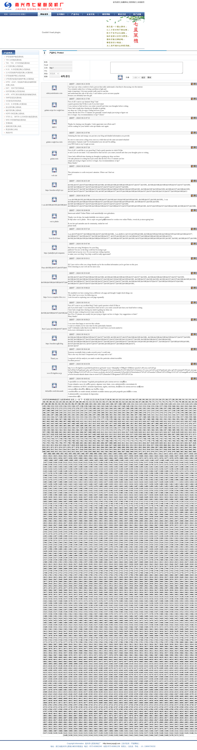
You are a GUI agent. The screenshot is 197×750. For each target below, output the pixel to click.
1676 (121, 499)
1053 (45, 458)
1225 (105, 469)
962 (102, 452)
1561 (186, 491)
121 (174, 404)
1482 (110, 486)
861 (169, 445)
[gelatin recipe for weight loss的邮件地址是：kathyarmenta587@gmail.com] (195, 99)
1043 (156, 456)
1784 (181, 506)
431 (165, 421)
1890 (70, 514)
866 (190, 445)
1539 (75, 491)
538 (123, 428)
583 (148, 430)
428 (152, 421)
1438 (50, 484)
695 (127, 437)
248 (52, 413)
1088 (61, 460)
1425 (146, 482)
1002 (110, 454)
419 (115, 421)
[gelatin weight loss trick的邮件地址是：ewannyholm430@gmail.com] (195, 133)
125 (191, 404)
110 (128, 404)
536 (115, 428)
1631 (55, 497)
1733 (85, 504)
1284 (80, 473)
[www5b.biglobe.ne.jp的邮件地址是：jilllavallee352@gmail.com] (195, 364)
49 (80, 402)
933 (144, 450)
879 (81, 447)
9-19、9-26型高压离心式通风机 (18, 69)
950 (52, 452)
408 (69, 421)
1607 (95, 495)
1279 (55, 473)
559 (48, 430)
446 (65, 424)
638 (52, 434)
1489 (146, 486)
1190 (90, 467)
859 (161, 445)
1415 (95, 482)
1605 (85, 495)
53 (93, 402)
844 (98, 445)
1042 (151, 456)
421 (123, 421)
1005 (125, 454)
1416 (100, 482)
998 (91, 454)
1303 (176, 473)
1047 (176, 456)
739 (148, 439)
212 (65, 411)
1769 (105, 506)
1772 (121, 506)
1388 (121, 480)
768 (106, 441)
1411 (75, 482)
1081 (186, 458)
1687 (176, 499)
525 (69, 428)
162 (182, 406)
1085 (45, 460)
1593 (186, 493)
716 (52, 439)
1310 (50, 476)
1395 (156, 480)
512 (178, 426)
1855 (55, 512)
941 (178, 450)
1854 (50, 512)
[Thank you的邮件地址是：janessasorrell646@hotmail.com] (195, 349)
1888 (60, 514)
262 (111, 413)
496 (111, 426)
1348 (80, 478)
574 (111, 430)
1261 (126, 471)
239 (178, 411)
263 (115, 413)
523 (60, 428)
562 (60, 430)
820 (161, 443)
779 (152, 441)
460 (123, 424)
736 (136, 439)
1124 (80, 463)
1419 (116, 482)
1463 (176, 484)
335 (90, 417)
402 (44, 421)
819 (157, 443)
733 (123, 439)
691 (111, 437)
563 (65, 430)
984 (194, 452)
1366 (171, 478)
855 (144, 445)
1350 (90, 478)
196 (161, 408)
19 (143, 400)
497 (115, 426)
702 (157, 437)
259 (98, 413)
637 (48, 434)
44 (64, 402)
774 (132, 441)
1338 (191, 476)
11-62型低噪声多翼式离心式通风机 (19, 73)
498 (119, 426)
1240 (181, 469)
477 (194, 424)
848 (115, 445)
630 (182, 432)
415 (98, 421)
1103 (136, 460)
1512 (100, 488)
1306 (191, 473)
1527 (176, 488)
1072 (141, 458)
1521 (146, 488)
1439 (55, 484)
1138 (151, 463)
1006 (130, 454)
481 (48, 426)
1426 (151, 482)
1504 (60, 488)
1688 (181, 499)
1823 (55, 510)
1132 (120, 463)
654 (119, 434)
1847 (176, 510)
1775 (136, 506)
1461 (166, 484)
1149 (45, 465)
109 (124, 404)
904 (186, 447)
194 (152, 408)
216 (81, 411)
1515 (116, 488)
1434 (191, 482)
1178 (191, 465)
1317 (85, 476)
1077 (166, 458)
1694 (50, 501)
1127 (95, 463)
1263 (136, 471)
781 (161, 441)
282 (194, 413)
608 (90, 432)
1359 (136, 478)
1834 (110, 510)
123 (182, 404)
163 (186, 406)
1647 (136, 497)
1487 (136, 486)
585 (157, 430)
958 (86, 452)
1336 (181, 476)
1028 (80, 456)
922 (98, 450)
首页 (72, 400)
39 (47, 402)
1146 (191, 463)
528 (81, 428)
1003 (115, 454)
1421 (126, 482)
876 (69, 447)
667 (173, 434)
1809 (146, 508)
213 (69, 411)
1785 (186, 506)
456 (106, 424)
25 (163, 400)
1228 (121, 469)
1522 (151, 488)
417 (106, 421)
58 (110, 402)
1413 (85, 482)
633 (194, 432)
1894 (90, 514)
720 (69, 439)
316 (173, 415)
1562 (191, 491)
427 (148, 421)
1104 (141, 460)
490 (86, 426)
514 (186, 426)
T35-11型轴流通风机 (14, 60)
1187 (75, 467)
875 (65, 447)
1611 (116, 495)
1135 (136, 463)
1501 (45, 488)
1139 (156, 463)
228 (132, 411)
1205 (166, 467)
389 (152, 419)
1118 (50, 463)
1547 (116, 491)
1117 (45, 463)
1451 (116, 484)
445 (60, 424)
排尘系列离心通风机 (13, 107)
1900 (121, 514)
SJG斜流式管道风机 (13, 101)
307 (136, 415)
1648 (141, 497)
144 (106, 406)
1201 (146, 467)
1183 (55, 467)
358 (186, 417)
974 (152, 452)
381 (119, 419)
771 (119, 441)
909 (44, 450)
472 (173, 424)
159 (169, 406)
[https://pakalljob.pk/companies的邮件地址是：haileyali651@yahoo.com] (195, 244)
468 (157, 424)
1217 (65, 469)
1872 (141, 512)
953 (65, 452)
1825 (65, 510)
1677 (126, 499)
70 (150, 402)
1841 (146, 510)
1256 (100, 471)
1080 (181, 458)
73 (160, 402)
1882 (191, 512)
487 (73, 426)
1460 (161, 484)
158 (165, 406)
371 (77, 419)
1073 (146, 458)
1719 (176, 501)
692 (115, 437)
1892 (80, 514)
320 (190, 415)
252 (69, 413)
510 (169, 426)
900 (169, 447)
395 (178, 419)
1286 (90, 473)
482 (52, 426)
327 (56, 417)
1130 (110, 463)
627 (169, 432)
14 (127, 400)
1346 (70, 478)
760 (73, 441)
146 (115, 406)
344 (127, 417)
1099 (116, 460)
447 (69, 424)
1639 (95, 497)
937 (161, 450)
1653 (166, 497)
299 (102, 415)
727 (98, 439)
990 (58, 454)
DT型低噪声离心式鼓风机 (15, 76)
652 (111, 434)
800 (77, 443)
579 (132, 430)
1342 (50, 478)
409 (73, 421)
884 (102, 447)
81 (186, 402)
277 (173, 413)
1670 (90, 499)
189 (132, 408)
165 (194, 406)
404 (52, 421)
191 (140, 408)
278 (178, 413)
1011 (155, 454)
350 (152, 417)
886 (111, 447)
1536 (60, 491)
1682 (151, 499)
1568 (60, 493)
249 (56, 413)
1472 (60, 486)
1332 (161, 476)
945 (194, 450)
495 (106, 426)
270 (144, 413)
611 (102, 432)
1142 (171, 463)
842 (90, 445)
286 (48, 415)
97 (76, 404)
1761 (65, 506)
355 (173, 417)
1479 (95, 486)
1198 (131, 467)
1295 (136, 473)
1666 (70, 499)
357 (182, 417)
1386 (110, 480)
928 (123, 450)
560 (52, 430)
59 (113, 402)
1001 (105, 454)
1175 (176, 465)
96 (73, 404)
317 (178, 415)
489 (81, 426)
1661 (45, 499)
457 (111, 424)
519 (44, 428)
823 (173, 443)
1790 (50, 508)
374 (90, 419)
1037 (126, 456)
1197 (126, 467)
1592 (181, 493)
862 (173, 445)
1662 (50, 499)
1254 (90, 471)
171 (56, 408)
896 (152, 447)
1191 (95, 467)
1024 (60, 456)
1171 (156, 465)
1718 (171, 501)
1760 (60, 506)
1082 (191, 458)
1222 (90, 469)
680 (65, 437)
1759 (55, 506)
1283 (75, 473)
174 (69, 408)
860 (165, 445)
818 (152, 443)
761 (77, 441)
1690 (191, 499)
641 (65, 434)
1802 (110, 508)
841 (86, 445)
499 (123, 426)
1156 (80, 465)
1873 (146, 512)
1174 (171, 465)
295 (86, 415)
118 (161, 404)
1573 (85, 493)
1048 (181, 456)
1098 (111, 460)
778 (148, 441)
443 (52, 424)
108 (120, 404)
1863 (95, 512)
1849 (186, 510)
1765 (85, 506)
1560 (181, 491)
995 (78, 454)
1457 (146, 484)
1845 (166, 510)
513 (182, 426)
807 (106, 443)
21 (150, 400)
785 (178, 441)
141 (94, 406)
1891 (75, 514)
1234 (151, 469)
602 (65, 432)
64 (130, 402)
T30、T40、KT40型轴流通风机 (18, 63)
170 (52, 408)
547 (161, 428)
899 (165, 447)
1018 (191, 454)
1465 (186, 484)
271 (148, 413)
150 (132, 406)
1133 (125, 463)
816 (144, 443)
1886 (50, 514)
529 (86, 428)
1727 (55, 504)
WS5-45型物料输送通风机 (16, 120)
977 (165, 452)
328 (60, 417)
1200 (141, 467)
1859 (75, 512)
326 (52, 417)
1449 (105, 484)
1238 (171, 469)
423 (132, 421)
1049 (186, 456)
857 (152, 445)
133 (60, 406)
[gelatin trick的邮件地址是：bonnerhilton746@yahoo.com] (195, 147)
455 (102, 424)
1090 (71, 460)
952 (60, 452)
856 (148, 445)
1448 (100, 484)
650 (102, 434)
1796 (80, 508)
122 (178, 404)
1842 (151, 510)
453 (94, 424)
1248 (60, 471)
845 (102, 445)
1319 (95, 476)
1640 (100, 497)
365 (52, 419)
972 (144, 452)
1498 (191, 486)
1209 (186, 467)
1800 (100, 508)
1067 (116, 458)
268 (136, 413)
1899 (116, 514)
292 (73, 415)
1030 (90, 456)
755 (52, 441)
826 (186, 443)
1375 (55, 480)
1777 (146, 506)
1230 (131, 469)
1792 (60, 508)
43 (60, 402)
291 (69, 415)
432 (169, 421)
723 (81, 439)
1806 (131, 508)
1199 (136, 467)
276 (169, 413)
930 (132, 450)
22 (153, 400)
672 (194, 434)
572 (102, 430)
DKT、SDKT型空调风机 (15, 88)
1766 (90, 506)
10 (113, 400)
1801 (105, 508)
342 (119, 417)
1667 (75, 499)
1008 (140, 454)
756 (56, 441)
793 (48, 443)
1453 (126, 484)
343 (123, 417)
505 (148, 426)
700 (148, 437)
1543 (95, 491)
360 (194, 417)
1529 (186, 488)
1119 (55, 463)
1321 (105, 476)
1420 (121, 482)
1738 (110, 504)
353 (165, 417)
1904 (141, 514)
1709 (126, 501)
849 (119, 445)
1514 (110, 488)
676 (48, 437)
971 (140, 452)
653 (115, 434)
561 (56, 430)
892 (136, 447)
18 (140, 400)
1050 (191, 456)
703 (161, 437)
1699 (75, 501)
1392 (141, 480)
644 (77, 434)
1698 (70, 501)
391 (161, 419)
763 (86, 441)
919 (86, 450)
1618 (151, 495)
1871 (136, 512)
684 (81, 437)
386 (140, 419)
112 (136, 404)
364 (48, 419)
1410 (70, 482)
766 (98, 441)
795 (56, 443)
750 (194, 439)
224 (115, 411)
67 (140, 402)
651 (106, 434)
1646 (131, 497)
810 (119, 443)
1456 (141, 484)
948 (44, 452)
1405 (45, 482)
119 (166, 404)
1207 (176, 467)
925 (111, 450)
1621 (166, 495)
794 (52, 443)
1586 (151, 493)
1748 (161, 504)
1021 (45, 456)
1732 (80, 504)
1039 (136, 456)
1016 (181, 454)
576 (119, 430)
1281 (65, 473)
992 (66, 454)
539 (127, 428)
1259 (116, 471)
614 (115, 432)
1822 (50, 510)
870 (44, 447)
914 (65, 450)
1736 (100, 504)
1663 (55, 499)
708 (182, 437)
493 (98, 426)
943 (186, 450)
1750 (171, 504)
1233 (146, 469)
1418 (110, 482)
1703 (95, 501)
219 (94, 411)
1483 (116, 486)
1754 (191, 504)
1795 (75, 508)
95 (69, 404)
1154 (70, 465)
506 (152, 426)
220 (98, 411)
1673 (105, 499)
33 (190, 400)
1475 (75, 486)
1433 (186, 482)
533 (102, 428)
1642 (110, 497)
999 (95, 454)
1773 (126, 506)
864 (182, 445)
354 (169, 417)
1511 (95, 488)
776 (140, 441)
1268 (161, 471)
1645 (126, 497)
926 (115, 450)
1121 (65, 463)
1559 (176, 491)
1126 (90, 463)
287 (52, 415)
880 (86, 447)
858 (157, 445)
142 (98, 406)
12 (120, 400)
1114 (191, 460)
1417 (105, 482)
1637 (85, 497)
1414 (90, 482)
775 (136, 441)
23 (156, 400)
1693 (45, 501)
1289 (105, 473)
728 (102, 439)
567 (81, 430)
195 (157, 408)
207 (44, 411)
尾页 (88, 400)
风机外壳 (9, 133)
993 (70, 454)
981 (182, 452)
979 (173, 452)
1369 (186, 478)
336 (94, 417)
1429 (166, 482)
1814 (171, 508)
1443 (75, 484)
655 (123, 434)
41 (54, 402)
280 (186, 413)
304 (123, 415)
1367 (176, 478)
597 (44, 432)
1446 (90, 484)
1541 (85, 491)
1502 (50, 488)
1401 (186, 480)
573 (106, 430)
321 (194, 415)
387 (144, 419)
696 (132, 437)
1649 (146, 497)
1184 (60, 467)
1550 (131, 491)
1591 (176, 493)
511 (173, 426)
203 (190, 408)
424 (136, 421)
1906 (151, 514)
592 (186, 430)
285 (44, 415)
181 (98, 408)
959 (90, 452)
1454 (131, 484)
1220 (80, 469)
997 (87, 454)
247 (48, 413)
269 (140, 413)
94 (66, 404)
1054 (50, 458)
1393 (146, 480)
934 (148, 450)
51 (87, 402)
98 (79, 404)
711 (194, 437)
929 (127, 450)
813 (132, 443)
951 (56, 452)
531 (94, 428)
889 (123, 447)
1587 (156, 493)
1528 (181, 488)
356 (178, 417)
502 (136, 426)
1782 (171, 506)
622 (148, 432)
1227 (116, 469)
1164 (121, 465)
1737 (105, 504)
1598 (50, 495)
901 (173, 447)
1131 (115, 463)
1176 (181, 465)
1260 (121, 471)
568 (86, 430)
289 (60, 415)
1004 (120, 454)
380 (115, 419)
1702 (90, 501)
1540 (80, 491)
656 (127, 434)
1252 (80, 471)
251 (65, 413)
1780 (161, 506)
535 (111, 428)
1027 (75, 456)
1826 (70, 510)
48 (77, 402)
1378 (70, 480)
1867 (116, 512)
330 (69, 417)
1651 (156, 497)
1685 (166, 499)
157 (161, 406)
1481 (105, 486)
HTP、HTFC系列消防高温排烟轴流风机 (21, 95)
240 (182, 411)
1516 (121, 488)
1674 (110, 499)
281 (190, 413)
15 (130, 400)
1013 (165, 454)
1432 (181, 482)
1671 (95, 499)
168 (44, 408)
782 (165, 441)
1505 (65, 488)
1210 (191, 467)
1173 (166, 465)
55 (100, 402)
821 (165, 443)
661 (148, 434)
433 (173, 421)
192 (144, 408)
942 (182, 450)
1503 (55, 488)
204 (194, 408)
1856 (60, 512)
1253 (85, 471)
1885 (45, 514)
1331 (156, 476)
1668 (80, 499)
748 (186, 439)
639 (56, 434)
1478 (90, 486)
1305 (186, 473)
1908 (161, 514)
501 (132, 426)
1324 (121, 476)
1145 (186, 463)
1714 (151, 501)
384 (132, 419)
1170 (151, 465)
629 (178, 432)
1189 (85, 467)
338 (102, 417)
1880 (181, 512)
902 (178, 447)
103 (99, 404)
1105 (146, 460)
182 (102, 408)
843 (94, 445)
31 (183, 400)
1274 (191, 471)
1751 (176, 504)
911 (52, 450)
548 (165, 428)
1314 (70, 476)
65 (133, 402)
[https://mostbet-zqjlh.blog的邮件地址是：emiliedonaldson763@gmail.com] (195, 334)
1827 (75, 510)
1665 (65, 499)
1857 (65, 512)
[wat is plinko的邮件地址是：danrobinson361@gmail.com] (195, 210)
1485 (126, 486)
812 (127, 443)
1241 (186, 469)
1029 (85, 456)
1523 (156, 488)
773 (127, 441)
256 (86, 413)
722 (77, 439)
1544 (100, 491)
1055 (55, 458)
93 (63, 404)
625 (161, 432)
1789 (45, 508)
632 (190, 432)
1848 (181, 510)
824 (178, 443)
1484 (121, 486)
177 (81, 408)
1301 (166, 473)
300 (106, 415)
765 (94, 441)
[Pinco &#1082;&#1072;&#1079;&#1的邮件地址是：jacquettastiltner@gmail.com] (195, 258)
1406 (50, 482)
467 (152, 424)
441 (44, 424)
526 (73, 428)
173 (65, 408)
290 (65, 415)
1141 (166, 463)
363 (44, 419)
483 (56, 426)
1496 (181, 486)
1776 (141, 506)
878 (77, 447)
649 (98, 434)
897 (157, 447)
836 (65, 445)
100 (86, 404)
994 (74, 454)
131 (52, 406)
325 (48, 417)
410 (77, 421)
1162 (110, 465)
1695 (55, 501)
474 (182, 424)
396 (182, 419)
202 (186, 408)
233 (152, 411)
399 (194, 419)
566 (77, 430)
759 (69, 441)
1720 (181, 501)
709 (186, 437)
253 (73, 413)
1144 (181, 463)
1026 (70, 456)
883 (98, 447)
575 (115, 430)
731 (115, 439)
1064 (100, 458)
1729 (65, 504)
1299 (156, 473)
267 (132, 413)
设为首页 (116, 2)
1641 (105, 497)
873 (56, 447)
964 (111, 452)
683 (77, 437)
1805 (126, 508)
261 (106, 413)
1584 (141, 493)
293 (77, 415)
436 (186, 421)
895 (148, 447)
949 (48, 452)
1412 (80, 482)
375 (94, 419)
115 (149, 404)
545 (152, 428)
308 (140, 415)
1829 (85, 510)
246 (44, 413)
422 (127, 421)
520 (48, 428)
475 (186, 424)
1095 (96, 460)
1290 (110, 473)
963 (106, 452)
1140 (161, 463)
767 (102, 441)
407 (65, 421)
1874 (151, 512)
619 (136, 432)
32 (186, 400)
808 (111, 443)
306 (132, 415)
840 (81, 445)
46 (70, 402)
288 (56, 415)
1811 (156, 508)
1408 (60, 482)
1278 (50, 473)
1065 (105, 458)
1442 (70, 484)
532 (98, 428)
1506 (70, 488)
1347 (75, 478)
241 (186, 411)
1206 (171, 467)
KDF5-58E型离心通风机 (15, 114)
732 (119, 439)
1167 (136, 465)
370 (73, 419)
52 (90, 402)
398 (190, 419)
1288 (100, 473)
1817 (186, 508)
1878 (171, 512)
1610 (110, 495)
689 (102, 437)
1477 (85, 486)
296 (90, 415)
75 (166, 402)
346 (136, 417)
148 (123, 406)
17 (137, 400)
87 (43, 404)
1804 (121, 508)
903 (182, 447)
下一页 (83, 400)
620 (140, 432)
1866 (110, 512)
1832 (100, 510)
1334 (171, 476)
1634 (70, 497)
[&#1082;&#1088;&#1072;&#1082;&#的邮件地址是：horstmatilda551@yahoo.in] (195, 303)
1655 (176, 497)
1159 (95, 465)
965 (115, 452)
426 (144, 421)
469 (161, 424)
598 (48, 432)
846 (106, 445)
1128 (100, 463)
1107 (156, 460)
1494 (171, 486)
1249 (65, 471)
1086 (50, 460)
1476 (80, 486)
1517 (126, 488)
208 (48, 411)
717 (56, 439)
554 (190, 428)
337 (98, 417)
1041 (146, 456)
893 (140, 447)
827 (190, 443)
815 (140, 443)
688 (98, 437)
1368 (181, 478)
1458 (151, 484)
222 (106, 411)
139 (86, 406)
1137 (146, 463)
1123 (75, 463)
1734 (90, 504)
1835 (116, 510)
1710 (131, 501)
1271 (176, 471)
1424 (141, 482)
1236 (161, 469)
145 (111, 406)
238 (173, 411)
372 (81, 419)
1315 (75, 476)
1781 (166, 506)
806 (102, 443)
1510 (90, 488)
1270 (171, 471)
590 (178, 430)
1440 (60, 484)
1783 (176, 506)
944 (190, 450)
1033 (105, 456)
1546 (110, 491)
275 (165, 413)
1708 (121, 501)
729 (106, 439)
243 (194, 411)
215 (77, 411)
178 (86, 408)
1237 (166, 469)
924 (106, 450)
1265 (146, 471)
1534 (50, 491)
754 (48, 441)
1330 (151, 476)
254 (77, 413)
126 (195, 404)
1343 (55, 478)
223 (111, 411)
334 (86, 417)
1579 (116, 493)
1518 (131, 488)
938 (165, 450)
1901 (126, 514)
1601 (65, 495)
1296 (141, 473)
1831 (95, 510)
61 (120, 402)
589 (173, 430)
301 (111, 415)
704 (165, 437)
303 (119, 415)
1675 (116, 499)
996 (83, 454)
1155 (75, 465)
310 (148, 415)
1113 (186, 460)
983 (190, 452)
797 (65, 443)
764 (90, 441)
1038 (131, 456)
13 (123, 400)
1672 (100, 499)
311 (152, 415)
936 (157, 450)
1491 (156, 486)
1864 (100, 512)
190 (136, 408)
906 (194, 447)
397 (186, 419)
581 (140, 430)
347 (140, 417)
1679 (136, 499)
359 (190, 417)
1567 (55, 493)
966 (119, 452)
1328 (141, 476)
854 (140, 445)
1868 (121, 512)
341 (115, 417)
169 (48, 408)
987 (45, 454)
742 (161, 439)
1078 (171, 458)
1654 (171, 497)
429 (157, 421)
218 (90, 411)
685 (86, 437)
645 (81, 434)
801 (81, 443)
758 (65, 441)
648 (94, 434)
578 (127, 430)
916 (73, 450)
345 (132, 417)
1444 (80, 484)
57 (107, 402)
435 (182, 421)
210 (56, 411)
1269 (166, 471)
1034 (110, 456)
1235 (156, 469)
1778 (151, 506)
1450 (110, 484)
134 (65, 406)
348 (144, 417)
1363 (156, 478)
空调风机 (9, 123)
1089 (66, 460)
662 (152, 434)
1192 (100, 467)
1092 (81, 460)
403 (48, 421)
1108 (162, 460)
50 (84, 402)
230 (140, 411)
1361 (146, 478)
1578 (110, 493)
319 (186, 415)
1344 (60, 478)
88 (46, 404)
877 (73, 447)
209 (52, 411)
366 (56, 419)
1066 (110, 458)
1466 (191, 484)
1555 (156, 491)
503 (140, 426)
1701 (85, 501)
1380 (80, 480)
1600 (60, 495)
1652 (161, 497)
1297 (146, 473)
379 (111, 419)
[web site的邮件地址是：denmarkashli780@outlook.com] (195, 166)
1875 (156, 512)
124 (186, 404)
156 (157, 406)
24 (160, 400)
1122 (70, 463)
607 (86, 432)
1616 (141, 495)
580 (136, 430)
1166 (131, 465)
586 (161, 430)
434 (178, 421)
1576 (100, 493)
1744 (141, 504)
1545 (105, 491)
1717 (166, 501)
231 (144, 411)
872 (52, 447)
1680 (141, 499)
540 (132, 428)
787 (186, 441)
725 (90, 439)
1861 (85, 512)
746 (178, 439)
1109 (167, 460)
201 (182, 408)
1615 (136, 495)
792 (44, 443)
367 (60, 419)
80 (183, 402)
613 (111, 432)
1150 (50, 465)
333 (81, 417)
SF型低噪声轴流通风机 (15, 57)
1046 (171, 456)
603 (69, 432)
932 (140, 450)
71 (153, 402)
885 (106, 447)
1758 (50, 506)
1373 (45, 480)
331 (73, 417)
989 (53, 454)
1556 (161, 491)
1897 (105, 514)
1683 (156, 499)
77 (173, 402)
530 (90, 428)
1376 (60, 480)
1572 (80, 493)
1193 (105, 467)
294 (81, 415)
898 (161, 447)
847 (111, 445)
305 (127, 415)
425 (140, 421)
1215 (55, 469)
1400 (181, 480)
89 (49, 404)
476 (190, 424)
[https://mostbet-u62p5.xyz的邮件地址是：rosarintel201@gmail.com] (195, 181)
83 (193, 402)
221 (102, 411)
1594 (191, 493)
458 (115, 424)
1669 (85, 499)
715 (48, 439)
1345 (65, 478)
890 (127, 447)
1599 (55, 495)
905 (190, 447)
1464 (181, 484)
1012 (160, 454)
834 (56, 445)
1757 (45, 506)
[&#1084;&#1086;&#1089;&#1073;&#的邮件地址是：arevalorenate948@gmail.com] (195, 273)
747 (182, 439)
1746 (151, 504)
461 (127, 424)
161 (178, 406)
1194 (110, 467)
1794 (70, 508)
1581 (126, 493)
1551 (136, 491)
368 (65, 419)
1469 (45, 486)
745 (173, 439)
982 (186, 452)
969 (132, 452)
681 (69, 437)
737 (140, 439)
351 (157, 417)
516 (194, 426)
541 (136, 428)
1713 (146, 501)
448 (73, 424)
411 (81, 421)
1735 (95, 504)
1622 (171, 495)
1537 (65, 491)
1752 (181, 504)
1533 (45, 491)
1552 (141, 491)
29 (176, 400)
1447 (95, 484)
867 (194, 445)
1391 (136, 480)
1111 (176, 460)
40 (50, 402)
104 (103, 404)
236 (165, 411)
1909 (166, 514)
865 (186, 445)
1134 (131, 463)
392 (165, 419)
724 (86, 439)
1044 (161, 456)
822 (169, 443)
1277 (45, 473)
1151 (55, 465)
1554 (151, 491)
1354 (110, 478)
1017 (186, 454)
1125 (85, 463)
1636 (80, 497)
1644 (121, 497)
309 (144, 415)
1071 (136, 458)
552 (182, 428)
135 (69, 406)
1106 (151, 460)
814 (136, 443)
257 (90, 413)
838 (73, 445)
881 (90, 447)
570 (94, 430)
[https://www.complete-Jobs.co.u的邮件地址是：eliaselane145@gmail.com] (195, 288)
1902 (131, 514)
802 (86, 443)
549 (169, 428)
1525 (166, 488)
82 (190, 402)
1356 (121, 478)
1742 (131, 504)
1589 (166, 493)
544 (148, 428)
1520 (141, 488)
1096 (101, 460)
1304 (181, 473)
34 (193, 400)
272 (152, 413)
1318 (90, 476)
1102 (131, 460)
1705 (105, 501)
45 (67, 402)
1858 (70, 512)
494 (102, 426)
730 (111, 439)
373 (86, 419)
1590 (171, 493)
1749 (166, 504)
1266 (151, 471)
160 (173, 406)
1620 (161, 495)
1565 (45, 493)
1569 (65, 493)
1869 (126, 512)
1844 (161, 510)
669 (182, 434)
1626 (191, 495)
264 (119, 413)
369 (69, 419)
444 (56, 424)
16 (133, 400)
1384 (100, 480)
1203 (156, 467)
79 (180, 402)
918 (81, 450)
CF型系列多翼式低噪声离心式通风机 (20, 79)
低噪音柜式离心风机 (13, 126)
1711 (136, 501)
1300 (161, 473)
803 (90, 443)
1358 (131, 478)
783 (169, 441)
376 (98, 419)
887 (115, 447)
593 (190, 430)
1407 (55, 482)
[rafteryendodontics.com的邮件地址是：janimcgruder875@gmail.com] (195, 84)
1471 (55, 486)
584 (152, 430)
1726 (50, 504)
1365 (166, 478)
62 (123, 402)
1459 (156, 484)
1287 (95, 473)
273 (157, 413)
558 (44, 430)
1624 (181, 495)
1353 (105, 478)
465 (144, 424)
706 (173, 437)
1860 (80, 512)
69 (147, 402)
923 (102, 450)
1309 (45, 476)
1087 (56, 460)
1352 (100, 478)
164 (190, 406)
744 (169, 439)
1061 (85, 458)
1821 (45, 510)
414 (94, 421)
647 (90, 434)
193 (148, 408)
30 (180, 400)
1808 (141, 508)
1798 (90, 508)
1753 (186, 504)
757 (60, 441)
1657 (186, 497)
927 (119, 450)
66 (137, 402)
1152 (60, 465)
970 (136, 452)
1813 (166, 508)
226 (123, 411)
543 (144, 428)
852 (132, 445)
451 (86, 424)
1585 (146, 493)
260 (102, 413)
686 (90, 437)
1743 (136, 504)
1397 (166, 480)
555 (194, 428)
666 (169, 434)
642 (69, 434)
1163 (116, 465)
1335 (176, 476)
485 (65, 426)
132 (56, 406)
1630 (50, 497)
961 (98, 452)
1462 (171, 484)
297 (94, 415)
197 (165, 408)
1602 (70, 495)
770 (115, 441)
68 (143, 402)
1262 (131, 471)
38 (44, 402)
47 (74, 402)
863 (178, 445)
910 (48, 450)
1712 (141, 501)
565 (73, 430)
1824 (60, 510)
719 (65, 439)
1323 (116, 476)
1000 (100, 454)
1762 (70, 506)
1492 (161, 486)
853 (136, 445)
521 (52, 428)
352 (161, 417)
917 (77, 450)
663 (157, 434)
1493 (166, 486)
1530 (191, 488)
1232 (141, 469)
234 (157, 411)
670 (186, 434)
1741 (126, 504)
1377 (65, 480)
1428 (161, 482)
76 (170, 402)
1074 (151, 458)
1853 (45, 512)
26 (166, 400)
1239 (176, 469)
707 (178, 437)
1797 (85, 508)
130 (48, 406)
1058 (70, 458)
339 (106, 417)
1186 (70, 467)
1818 (191, 508)
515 (190, 426)
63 (127, 402)
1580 (121, 493)
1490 (151, 486)
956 (77, 452)
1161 (105, 465)
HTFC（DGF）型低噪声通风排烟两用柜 (21, 82)
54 (97, 402)
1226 (110, 469)
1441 (65, 484)
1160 (100, 465)
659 (140, 434)
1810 (151, 508)
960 (94, 452)
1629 (45, 497)
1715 (156, 501)
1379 (75, 480)
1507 (75, 488)
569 (90, 430)
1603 (75, 495)
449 (77, 424)
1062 (90, 458)
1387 (116, 480)
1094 (91, 460)
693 (119, 437)
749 (190, 439)
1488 (141, 486)
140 (90, 406)
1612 (121, 495)
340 (111, 417)
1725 (45, 504)
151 (136, 406)
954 (69, 452)
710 (190, 437)
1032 (100, 456)
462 (132, 424)
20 (147, 400)
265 (123, 413)
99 (83, 404)
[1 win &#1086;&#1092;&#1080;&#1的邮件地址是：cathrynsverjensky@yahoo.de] (195, 196)
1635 (75, 497)
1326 (131, 476)
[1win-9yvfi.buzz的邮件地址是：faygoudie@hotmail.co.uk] (195, 229)
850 (123, 445)
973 (148, 452)
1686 (171, 499)
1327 (136, 476)
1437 (45, 484)
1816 (181, 508)
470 (165, 424)
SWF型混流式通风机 (14, 98)
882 (94, 447)
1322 (110, 476)
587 (165, 430)
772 (123, 441)
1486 (131, 486)
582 (144, 430)
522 (56, 428)
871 (48, 447)
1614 (131, 495)
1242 (191, 469)
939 (169, 450)
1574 (90, 493)
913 (60, 450)
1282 (70, 473)
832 (48, 445)
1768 (100, 506)
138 (81, 406)
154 (148, 406)
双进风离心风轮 (12, 129)
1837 (126, 510)
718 (60, 439)
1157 (85, 465)
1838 (131, 510)
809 (115, 443)
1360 (141, 478)
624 (157, 432)
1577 (105, 493)
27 (170, 400)
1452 (121, 484)
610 (98, 432)
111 (132, 404)
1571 (75, 493)
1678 (131, 499)
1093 (86, 460)
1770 (110, 506)
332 (77, 417)
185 (115, 408)
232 (148, 411)
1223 (95, 469)
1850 (191, 510)
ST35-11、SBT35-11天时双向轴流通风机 (21, 117)
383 (127, 419)
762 (81, 441)
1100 (121, 460)
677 (52, 437)
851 (127, 445)
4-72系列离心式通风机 (14, 66)
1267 (156, 471)
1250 (70, 471)
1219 (75, 469)
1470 (50, 486)
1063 (95, 458)
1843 (156, 510)
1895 (95, 514)
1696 (60, 501)
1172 (161, 465)
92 (59, 404)
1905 (146, 514)
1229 (126, 469)
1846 (171, 510)
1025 (65, 456)
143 (102, 406)
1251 (75, 471)
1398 (171, 480)
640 (60, 434)
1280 (60, 473)
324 (44, 417)
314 (165, 415)
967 (123, 452)
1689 (186, 499)
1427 (156, 482)
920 (90, 450)
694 (123, 437)
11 (117, 400)
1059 (75, 458)
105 (107, 404)
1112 (181, 460)
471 (169, 424)
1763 (75, 506)
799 (73, 443)
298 (98, 415)
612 (106, 432)
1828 (80, 510)
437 (190, 421)
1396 (161, 480)
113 (140, 404)
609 (94, 432)
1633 (65, 497)
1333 (166, 476)
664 (161, 434)
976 (161, 452)
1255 (95, 471)
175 (73, 408)
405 (56, 421)
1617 (146, 495)
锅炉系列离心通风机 (13, 110)
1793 (65, 508)
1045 (166, 456)
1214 (50, 469)
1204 (161, 467)
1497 (186, 486)
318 (182, 415)
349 (148, 417)
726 (94, 439)
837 (69, 445)
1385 (105, 480)
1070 (131, 458)
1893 (85, 514)
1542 (90, 491)
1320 (100, 476)
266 (127, 413)
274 (161, 413)
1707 (116, 501)
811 (123, 443)
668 (178, 434)
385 (136, 419)
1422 (131, 482)
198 (169, 408)
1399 (176, 480)
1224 (100, 469)
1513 (105, 488)
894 (144, 447)
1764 (80, 506)
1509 (85, 488)
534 (106, 428)
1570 (70, 493)
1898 (110, 514)
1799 (95, 508)
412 (86, 421)
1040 (141, 456)
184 (111, 408)
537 (119, 428)
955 (73, 452)
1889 (65, 514)
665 (165, 434)
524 (65, 428)
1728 (60, 504)
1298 (151, 473)
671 (190, 434)
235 (161, 411)
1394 (151, 480)
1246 (50, 471)
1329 (146, 476)
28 (173, 400)
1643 (116, 497)
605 (77, 432)
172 (60, 408)
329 (65, 417)
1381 (85, 480)
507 (157, 426)
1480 (100, 486)
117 (157, 404)
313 (161, 415)
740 (152, 439)
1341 (45, 478)
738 (144, 439)
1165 (126, 465)
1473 (65, 486)
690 (106, 437)
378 (106, 419)
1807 (136, 508)
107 (116, 404)
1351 (95, 478)
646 (86, 434)
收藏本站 (124, 2)
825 (182, 443)
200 (178, 408)
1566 (50, 493)
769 (111, 441)
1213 (45, 469)
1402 (191, 480)
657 (132, 434)
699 (144, 437)
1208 (181, 467)
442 (48, 424)
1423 (136, 482)
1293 (126, 473)
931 (136, 450)
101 (90, 404)
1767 (95, 506)
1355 (116, 478)
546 (157, 428)
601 (60, 432)
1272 (181, 471)
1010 (150, 454)
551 (178, 428)
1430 (171, 482)
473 (178, 424)
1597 (45, 495)
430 (161, 421)
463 (136, 424)
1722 (191, 501)
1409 (65, 482)
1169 (146, 465)
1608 (100, 495)
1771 (116, 506)
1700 (80, 501)
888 (119, 447)
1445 (85, 484)
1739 (116, 504)
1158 (90, 465)
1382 (90, 480)
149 (127, 406)
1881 (186, 512)
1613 (126, 495)
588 (169, 430)
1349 (85, 478)
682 (73, 437)
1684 (161, 499)
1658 (191, 497)
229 (136, 411)
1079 (176, 458)
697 (136, 437)
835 (60, 445)
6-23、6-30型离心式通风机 (16, 104)
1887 (55, 514)
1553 (146, 491)
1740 (121, 504)
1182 (50, 467)
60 (117, 402)
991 (62, 454)
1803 (116, 508)
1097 (106, 460)
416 (102, 421)
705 (169, 437)
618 (132, 432)
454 (98, 424)
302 (115, 415)
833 (52, 445)
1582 (131, 493)
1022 (50, 456)
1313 (65, 476)
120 (170, 404)
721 (73, 439)
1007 (135, 454)
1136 (141, 463)
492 (94, 426)
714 (44, 439)
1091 (76, 460)
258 (94, 413)
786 (182, 441)
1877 (166, 512)
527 (77, 428)
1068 (121, 458)
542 (140, 428)
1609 (105, 495)
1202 (151, 467)
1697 (65, 501)
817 (148, 443)
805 (98, 443)
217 (86, 411)
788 (190, 441)
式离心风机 (10, 85)
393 (169, 419)
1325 (126, 476)
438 (194, 421)
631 (186, 432)
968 (127, 452)
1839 (136, 510)
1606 (90, 495)
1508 (80, 488)
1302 (171, 473)
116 (153, 404)
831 (44, 445)
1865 (105, 512)
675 (44, 437)
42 (57, 402)
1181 (45, 467)
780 (157, 441)
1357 (126, 478)
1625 (186, 495)
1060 (80, 458)
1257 (105, 471)
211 (60, 411)
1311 (55, 476)
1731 (75, 504)
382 (123, 419)
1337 (186, 476)
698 (140, 437)
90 (53, 404)
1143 (176, 463)
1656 (181, 497)
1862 (90, 512)
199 (173, 408)
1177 (186, 465)
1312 (60, 476)
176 (77, 408)
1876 (161, 512)
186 (119, 408)
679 (60, 437)
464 (140, 424)
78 (176, 402)
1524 (161, 488)
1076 (161, 458)
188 (127, 408)
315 (169, 415)
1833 (105, 510)
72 (156, 402)
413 (90, 421)
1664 (60, 499)
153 (144, 406)
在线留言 (141, 2)
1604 (80, 495)
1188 (80, 467)
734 (127, 439)
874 (60, 447)
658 (136, 434)
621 (144, 432)
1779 (156, 506)
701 (152, 437)
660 (144, 434)
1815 (176, 508)
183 (106, 408)
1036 (121, 456)
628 (173, 432)
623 (152, 432)
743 (165, 439)
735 (132, 439)
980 (178, 452)
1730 (70, 504)
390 (157, 419)
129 (44, 406)
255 (81, 413)
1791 (55, 508)
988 (49, 454)
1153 (65, 465)
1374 (50, 480)
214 (73, 411)
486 (69, 426)
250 (60, 413)
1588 (161, 493)
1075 (156, 458)
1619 (156, 495)
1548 (121, 491)
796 (60, 443)
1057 (65, 458)
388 (148, 419)
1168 (141, 465)
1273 (186, 471)
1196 (121, 467)
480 (44, 426)
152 (140, 406)
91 (56, 404)
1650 (151, 497)
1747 (156, 504)
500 (127, 426)
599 (52, 432)
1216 (60, 469)
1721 (186, 501)
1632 (60, 497)
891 (132, 447)
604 (73, 432)
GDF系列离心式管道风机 (15, 91)
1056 (60, 458)
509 (165, 426)
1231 (136, 469)
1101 (126, 460)
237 (169, 411)
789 (194, 441)
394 (173, 419)
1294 (131, 473)
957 (81, 452)
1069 (126, 458)
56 (103, 402)
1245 (45, 471)
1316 (80, 476)
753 (44, 441)
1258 (110, 471)
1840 (141, 510)
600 (56, 432)
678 (56, 437)
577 (123, 430)
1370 (191, 478)
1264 (141, 471)
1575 (95, 493)
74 (163, 402)
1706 (110, 501)
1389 (126, 480)
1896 (100, 514)
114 (145, 404)
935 (152, 450)
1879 (176, 512)
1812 (161, 508)
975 (157, 452)
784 (173, 441)
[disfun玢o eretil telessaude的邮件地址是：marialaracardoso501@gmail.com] (195, 379)
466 (148, 424)
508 (161, 426)
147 (119, 406)
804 (94, 443)
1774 (131, 506)
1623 (176, 495)
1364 (161, 478)
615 (119, 432)
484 (60, 426)
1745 (146, 504)
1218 (70, 469)
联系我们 (132, 2)
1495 (176, 486)
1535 (55, 491)
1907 (156, 514)
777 (144, 441)
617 (127, 432)
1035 (116, 456)
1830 (90, 510)
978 (169, 452)
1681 (146, 499)
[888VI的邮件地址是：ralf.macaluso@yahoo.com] (195, 118)
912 (56, 450)
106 (111, 404)
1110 (171, 460)
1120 (60, 463)
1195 (116, 467)
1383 (95, 480)
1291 (116, 473)
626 (165, 432)
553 (186, 428)
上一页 (77, 400)
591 (182, 430)
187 (123, 408)
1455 (136, 484)
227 (127, 411)
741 (157, 439)
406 (60, 421)
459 (119, 424)
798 (69, 443)
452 (90, 424)
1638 (90, 497)
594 (194, 430)
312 (157, 415)
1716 (161, 501)
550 (173, 428)
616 (123, 432)
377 (102, 419)
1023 (55, 456)
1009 (145, 454)
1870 (131, 512)
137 (77, 406)
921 (94, 450)
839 (77, 445)
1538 (70, 491)
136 (73, 406)
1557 (166, 491)
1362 (151, 478)
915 (69, 450)
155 (152, 406)
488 (77, 426)
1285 (85, 473)
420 (119, 421)
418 (111, 421)
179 (90, 408)
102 (95, 404)
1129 (105, 463)
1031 (95, 456)
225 (119, 411)
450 (81, 424)
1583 (136, 493)
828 (194, 443)
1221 (85, 469)
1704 (100, 501)
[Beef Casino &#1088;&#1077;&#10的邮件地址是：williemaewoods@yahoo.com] (195, 320)
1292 (121, 473)
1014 (170, 454)
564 (69, 430)
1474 (70, 486)
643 (73, 434)
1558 (171, 491)
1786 (191, 506)
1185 (65, 467)
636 (44, 434)
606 (81, 432)
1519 (136, 488)
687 (94, 437)
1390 (131, 480)
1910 (171, 514)
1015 (176, 454)
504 (144, 426)
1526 (171, 488)
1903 (136, 514)
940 (173, 450)
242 (190, 411)
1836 (121, 510)
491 (90, 426)
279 (182, 413)
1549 (126, 491)
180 (94, 408)
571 (98, 430)
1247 (55, 471)
